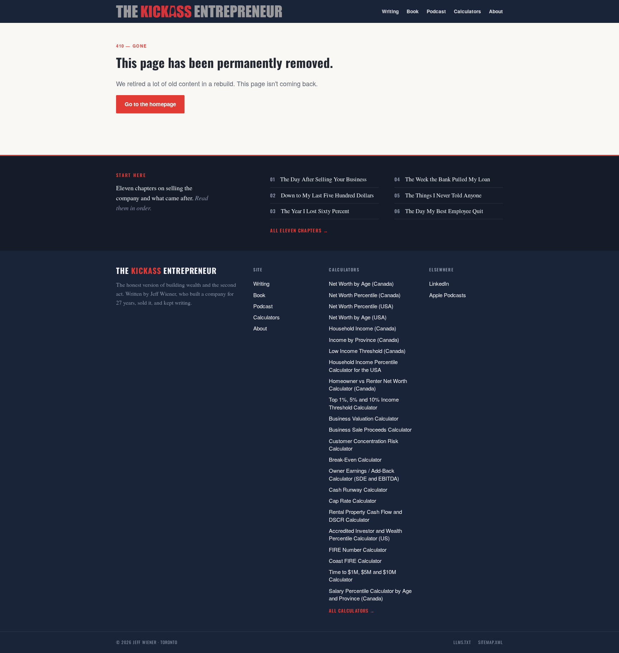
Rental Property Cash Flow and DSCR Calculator (365, 515)
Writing (390, 11)
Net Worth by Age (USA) (358, 317)
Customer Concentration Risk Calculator (363, 444)
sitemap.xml (490, 642)
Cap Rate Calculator (352, 500)
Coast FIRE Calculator (355, 560)
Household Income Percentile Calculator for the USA (363, 365)
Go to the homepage (150, 104)
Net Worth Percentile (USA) (361, 306)
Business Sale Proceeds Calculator (370, 429)
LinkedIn (439, 283)
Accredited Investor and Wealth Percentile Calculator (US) (365, 534)
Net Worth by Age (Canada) (361, 283)
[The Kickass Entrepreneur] (199, 11)
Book (413, 11)
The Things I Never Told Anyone (443, 195)
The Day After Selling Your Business (323, 179)
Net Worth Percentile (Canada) (364, 295)
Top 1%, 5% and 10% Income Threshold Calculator (364, 403)
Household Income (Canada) (362, 328)
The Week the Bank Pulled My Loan (447, 179)
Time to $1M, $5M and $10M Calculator (362, 575)
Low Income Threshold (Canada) (367, 350)
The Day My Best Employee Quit (444, 211)
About (496, 11)
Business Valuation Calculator (363, 418)
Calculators (467, 11)
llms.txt (462, 642)
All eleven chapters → (299, 230)
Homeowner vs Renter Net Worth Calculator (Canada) (368, 384)
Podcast (436, 11)
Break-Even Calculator (355, 459)
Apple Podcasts (447, 295)
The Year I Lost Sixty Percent (315, 211)
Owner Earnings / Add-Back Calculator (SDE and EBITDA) (364, 474)
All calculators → (351, 610)
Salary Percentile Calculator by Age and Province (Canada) (370, 594)
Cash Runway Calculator (358, 489)
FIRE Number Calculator (358, 549)
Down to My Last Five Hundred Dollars (327, 195)
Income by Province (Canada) (364, 339)
